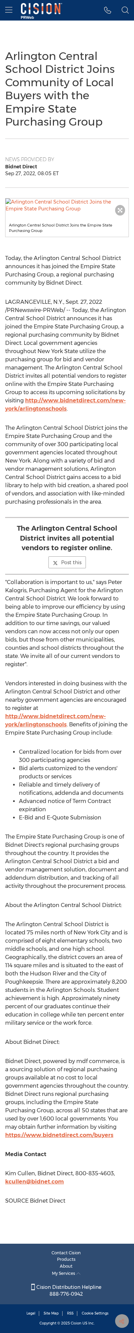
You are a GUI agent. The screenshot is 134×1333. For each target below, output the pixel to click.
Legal (30, 1313)
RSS (70, 1313)
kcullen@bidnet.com (34, 1181)
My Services (64, 1273)
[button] (67, 205)
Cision (76, 1323)
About (66, 1266)
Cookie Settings (95, 1313)
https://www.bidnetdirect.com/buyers (59, 1135)
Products (66, 1259)
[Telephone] (107, 10)
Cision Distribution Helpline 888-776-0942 (68, 1290)
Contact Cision (66, 1252)
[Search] (125, 10)
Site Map (51, 1313)
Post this (71, 562)
